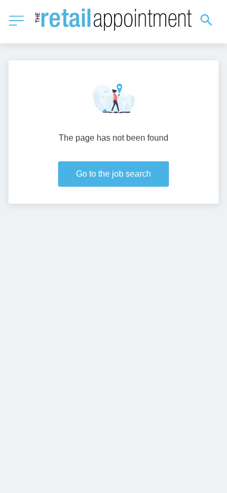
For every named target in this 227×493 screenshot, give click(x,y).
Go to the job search (113, 173)
